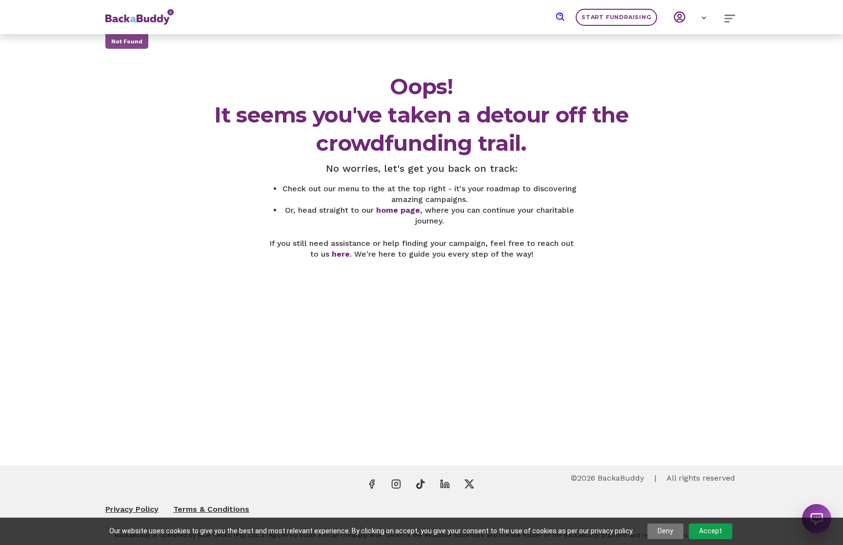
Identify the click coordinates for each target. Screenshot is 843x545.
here (341, 254)
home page (398, 210)
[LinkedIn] (445, 483)
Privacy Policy (132, 509)
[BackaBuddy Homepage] (139, 12)
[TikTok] (420, 483)
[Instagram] (396, 483)
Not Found (126, 41)
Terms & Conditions (211, 509)
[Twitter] (469, 483)
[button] (560, 17)
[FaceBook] (371, 483)
